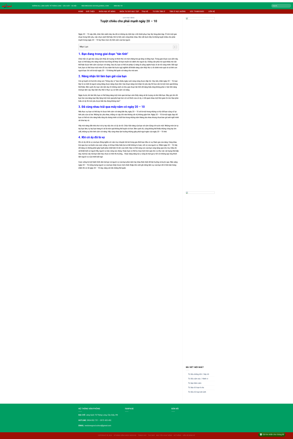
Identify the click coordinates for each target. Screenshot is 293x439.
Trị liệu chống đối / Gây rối (198, 374)
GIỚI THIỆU (90, 11)
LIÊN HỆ (211, 11)
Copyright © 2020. (105, 435)
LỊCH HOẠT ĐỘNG (128, 18)
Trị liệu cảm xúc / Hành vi (198, 379)
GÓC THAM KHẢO (197, 11)
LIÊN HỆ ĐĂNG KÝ (189, 435)
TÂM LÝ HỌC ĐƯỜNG (177, 11)
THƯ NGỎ (151, 435)
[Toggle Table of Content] (173, 47)
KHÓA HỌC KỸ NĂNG (107, 11)
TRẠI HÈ (144, 11)
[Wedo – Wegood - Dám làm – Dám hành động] (13, 5)
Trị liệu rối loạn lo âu (196, 387)
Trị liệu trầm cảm (194, 383)
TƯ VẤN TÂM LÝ (159, 11)
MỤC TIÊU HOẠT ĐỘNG (164, 435)
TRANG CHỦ (142, 435)
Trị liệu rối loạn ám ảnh (197, 392)
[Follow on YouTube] (130, 6)
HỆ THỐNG (177, 435)
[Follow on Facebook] (127, 6)
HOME (80, 11)
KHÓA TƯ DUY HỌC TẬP (129, 11)
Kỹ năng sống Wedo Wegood (125, 435)
